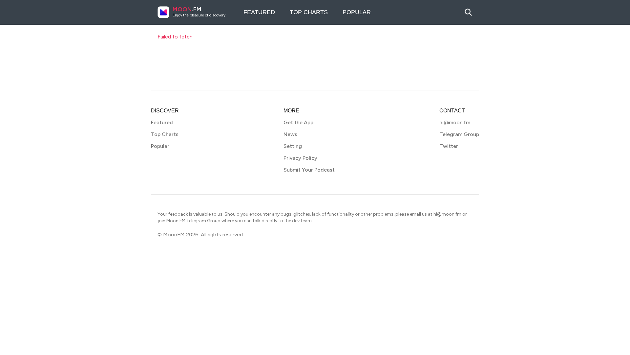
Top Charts (309, 12)
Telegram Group (459, 134)
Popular (357, 12)
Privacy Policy (300, 158)
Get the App (298, 122)
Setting (293, 146)
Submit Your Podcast (309, 170)
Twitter (448, 146)
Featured (259, 12)
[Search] (468, 12)
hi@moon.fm (454, 122)
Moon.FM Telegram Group (193, 221)
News (290, 134)
